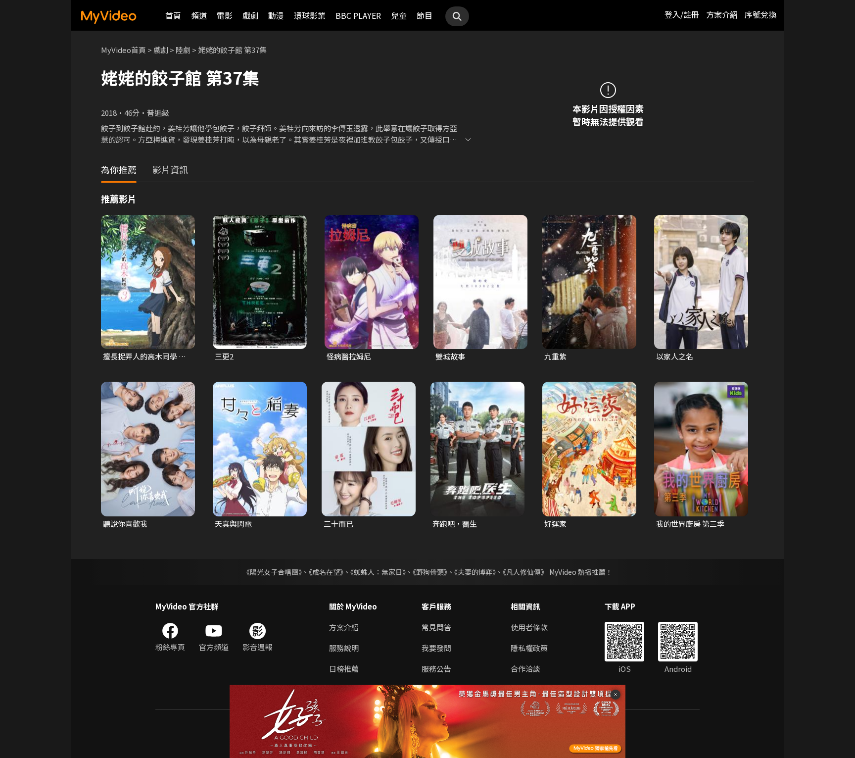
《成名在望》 (326, 572)
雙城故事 (450, 356)
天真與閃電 (233, 523)
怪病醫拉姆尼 (349, 356)
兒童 (399, 15)
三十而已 (338, 523)
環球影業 (310, 15)
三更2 (224, 356)
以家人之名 (674, 356)
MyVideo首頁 (123, 50)
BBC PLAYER (358, 15)
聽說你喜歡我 (125, 523)
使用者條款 (529, 627)
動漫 (276, 15)
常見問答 (436, 627)
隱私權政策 (529, 648)
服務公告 (436, 668)
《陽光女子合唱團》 (272, 572)
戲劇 (250, 15)
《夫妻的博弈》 (475, 572)
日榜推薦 (344, 668)
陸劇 (183, 50)
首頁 (173, 15)
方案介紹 (722, 14)
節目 (424, 15)
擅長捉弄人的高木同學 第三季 (144, 356)
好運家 (555, 523)
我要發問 (436, 648)
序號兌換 (760, 14)
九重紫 (555, 356)
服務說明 (344, 648)
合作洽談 (525, 668)
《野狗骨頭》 (430, 572)
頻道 (199, 15)
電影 (225, 15)
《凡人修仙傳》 (525, 572)
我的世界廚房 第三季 (690, 523)
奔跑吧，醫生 (454, 523)
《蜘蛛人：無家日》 (378, 572)
